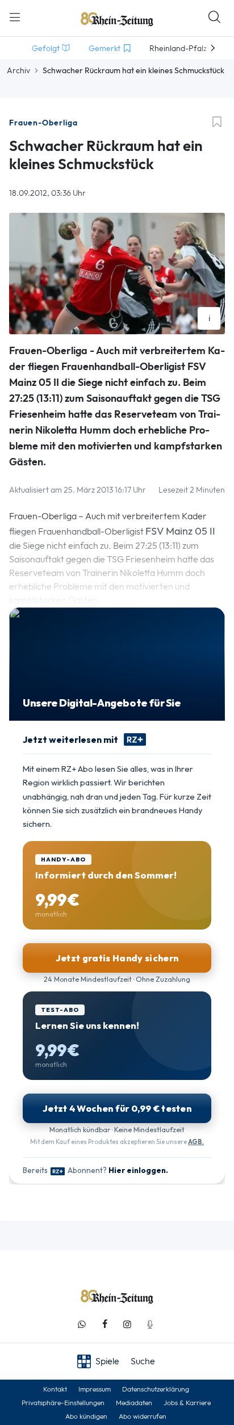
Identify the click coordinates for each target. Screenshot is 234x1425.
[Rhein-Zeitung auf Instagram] (127, 1324)
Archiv (18, 70)
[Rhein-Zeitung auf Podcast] (150, 1324)
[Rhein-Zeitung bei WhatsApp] (81, 1324)
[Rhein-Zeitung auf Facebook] (104, 1324)
